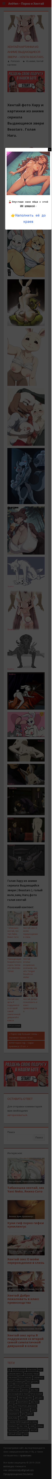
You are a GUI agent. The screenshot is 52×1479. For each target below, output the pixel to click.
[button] (49, 149)
